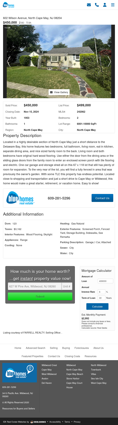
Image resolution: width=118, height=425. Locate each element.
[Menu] (112, 4)
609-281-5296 (59, 198)
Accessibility (55, 421)
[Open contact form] (89, 4)
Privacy (77, 421)
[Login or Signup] (104, 4)
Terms (67, 421)
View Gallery (61, 92)
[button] (8, 61)
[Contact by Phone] (97, 4)
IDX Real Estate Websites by (16, 421)
